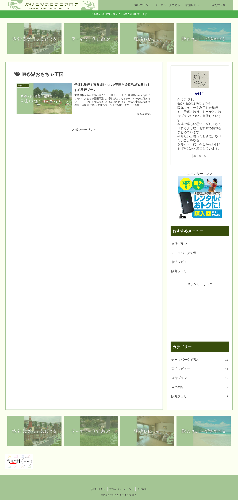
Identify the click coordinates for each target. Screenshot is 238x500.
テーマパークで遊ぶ (185, 253)
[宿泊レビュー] (147, 38)
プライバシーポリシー (121, 489)
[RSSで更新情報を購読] (205, 156)
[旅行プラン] (34, 38)
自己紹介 (142, 489)
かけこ (200, 94)
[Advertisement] (84, 157)
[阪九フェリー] (203, 38)
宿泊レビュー (180, 262)
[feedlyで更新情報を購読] (200, 156)
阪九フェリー (180, 271)
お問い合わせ (98, 489)
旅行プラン (179, 243)
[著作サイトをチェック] (195, 156)
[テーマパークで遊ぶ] (91, 38)
